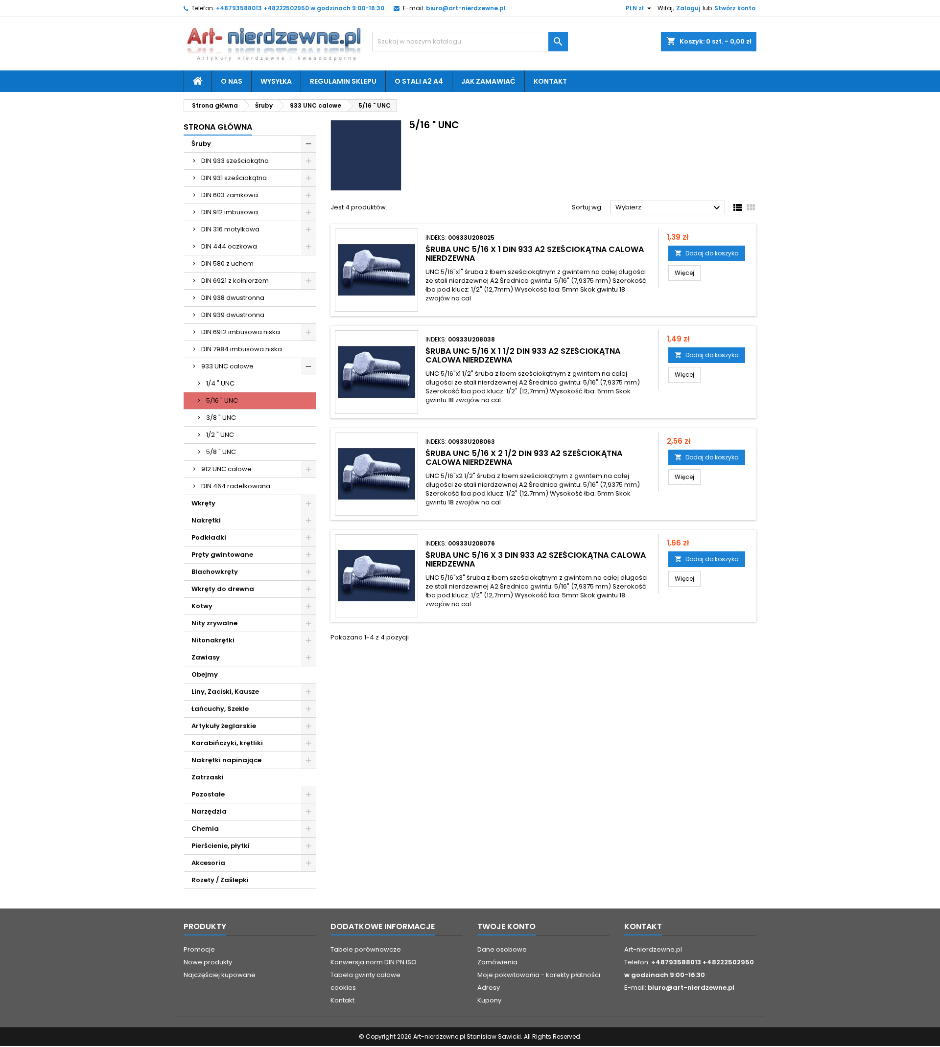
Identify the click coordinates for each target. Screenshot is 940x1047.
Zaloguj (688, 8)
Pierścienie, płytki (220, 845)
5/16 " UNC (222, 400)
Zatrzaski (207, 777)
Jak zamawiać (488, 81)
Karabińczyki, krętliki (227, 743)
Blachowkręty (214, 571)
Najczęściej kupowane (220, 974)
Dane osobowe (502, 949)
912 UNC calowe (226, 469)
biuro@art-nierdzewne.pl (466, 8)
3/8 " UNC (221, 417)
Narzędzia (209, 811)
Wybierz (669, 208)
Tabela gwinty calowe (365, 974)
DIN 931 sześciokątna (234, 177)
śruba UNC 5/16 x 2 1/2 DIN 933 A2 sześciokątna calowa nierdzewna (523, 458)
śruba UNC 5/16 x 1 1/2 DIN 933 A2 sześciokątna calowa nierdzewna (522, 355)
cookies (343, 987)
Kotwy (201, 606)
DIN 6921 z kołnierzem (235, 280)
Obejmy (204, 674)
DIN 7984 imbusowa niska (241, 349)
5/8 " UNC (221, 451)
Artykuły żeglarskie (223, 725)
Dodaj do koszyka (707, 253)
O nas (231, 81)
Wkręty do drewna (222, 588)
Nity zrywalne (214, 623)
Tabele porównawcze (365, 949)
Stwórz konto (734, 8)
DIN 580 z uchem (227, 263)
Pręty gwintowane (222, 554)
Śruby (201, 143)
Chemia (205, 828)
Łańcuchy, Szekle (220, 708)
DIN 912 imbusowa (229, 212)
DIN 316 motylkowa (230, 229)
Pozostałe (208, 794)
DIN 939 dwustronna (232, 314)
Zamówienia (497, 962)
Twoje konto (506, 926)
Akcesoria (208, 862)
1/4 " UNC (220, 383)
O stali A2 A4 (419, 81)
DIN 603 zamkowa (229, 195)
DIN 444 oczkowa (229, 246)
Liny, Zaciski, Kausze (225, 691)
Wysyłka (276, 81)
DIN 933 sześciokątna (235, 160)
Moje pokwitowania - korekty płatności (538, 974)
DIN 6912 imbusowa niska (240, 332)
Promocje (199, 949)
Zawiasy (205, 657)
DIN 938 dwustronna (232, 297)
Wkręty (203, 503)
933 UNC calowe (227, 366)
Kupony (489, 1000)
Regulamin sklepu (343, 81)
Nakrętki (206, 520)
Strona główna (218, 127)
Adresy (488, 987)
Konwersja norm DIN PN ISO (373, 962)
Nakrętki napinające (226, 760)
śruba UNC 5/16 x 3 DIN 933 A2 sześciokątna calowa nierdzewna (535, 559)
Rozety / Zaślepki (220, 880)
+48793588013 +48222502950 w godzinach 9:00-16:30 (300, 8)
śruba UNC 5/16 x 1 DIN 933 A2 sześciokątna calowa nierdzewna (534, 254)
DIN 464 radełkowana (235, 486)
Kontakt (550, 81)
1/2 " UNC (220, 434)
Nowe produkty (208, 962)
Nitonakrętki (213, 640)
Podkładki (208, 537)
